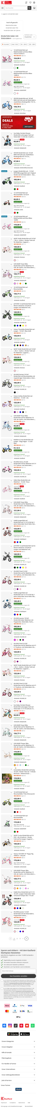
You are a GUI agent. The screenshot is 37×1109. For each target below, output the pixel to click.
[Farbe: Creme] (26, 412)
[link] (26, 3)
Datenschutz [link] (21, 1102)
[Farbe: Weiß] (15, 68)
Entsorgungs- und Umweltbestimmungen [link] (11, 1106)
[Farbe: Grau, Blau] (23, 345)
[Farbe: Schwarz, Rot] (20, 345)
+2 (28, 345)
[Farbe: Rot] (17, 189)
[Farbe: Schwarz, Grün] (17, 345)
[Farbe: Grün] (17, 68)
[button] (5, 44)
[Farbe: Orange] (20, 283)
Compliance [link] (13, 1102)
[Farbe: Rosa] (17, 93)
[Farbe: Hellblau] (20, 765)
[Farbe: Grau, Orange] (26, 345)
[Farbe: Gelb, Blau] (15, 345)
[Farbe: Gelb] (23, 325)
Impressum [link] (4, 1102)
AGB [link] (29, 1102)
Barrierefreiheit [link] (29, 1106)
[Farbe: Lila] (15, 412)
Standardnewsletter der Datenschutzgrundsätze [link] (19, 983)
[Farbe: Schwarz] (20, 325)
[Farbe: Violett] (15, 283)
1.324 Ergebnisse (17, 38)
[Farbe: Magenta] (15, 640)
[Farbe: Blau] (17, 325)
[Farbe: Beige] (23, 908)
